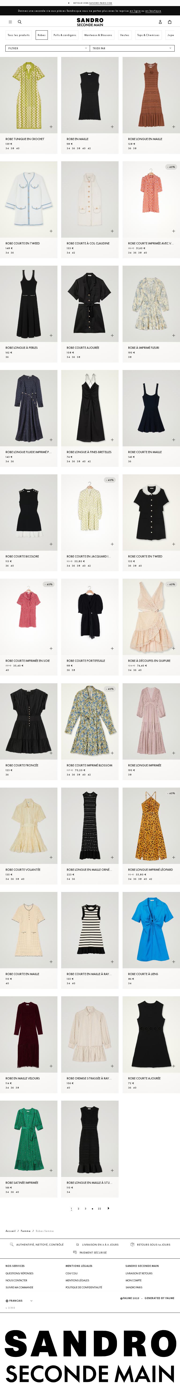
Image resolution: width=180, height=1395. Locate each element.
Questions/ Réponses (19, 1273)
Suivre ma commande (19, 1287)
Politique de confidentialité (84, 1287)
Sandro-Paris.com (100, 3)
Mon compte (134, 1280)
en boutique (153, 10)
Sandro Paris (134, 1287)
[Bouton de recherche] (19, 22)
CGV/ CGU (72, 1273)
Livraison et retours (139, 1273)
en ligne (135, 10)
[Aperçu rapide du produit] (51, 126)
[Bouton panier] (169, 22)
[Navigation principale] (10, 22)
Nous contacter (16, 1280)
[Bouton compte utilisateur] (160, 22)
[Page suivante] (108, 1208)
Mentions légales (77, 1280)
